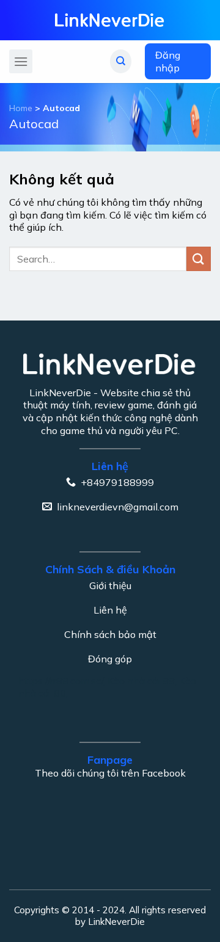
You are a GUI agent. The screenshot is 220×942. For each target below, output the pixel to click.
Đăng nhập (167, 61)
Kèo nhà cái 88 (141, 681)
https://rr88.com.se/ (60, 681)
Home (20, 108)
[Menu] (20, 61)
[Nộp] (198, 258)
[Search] (120, 61)
